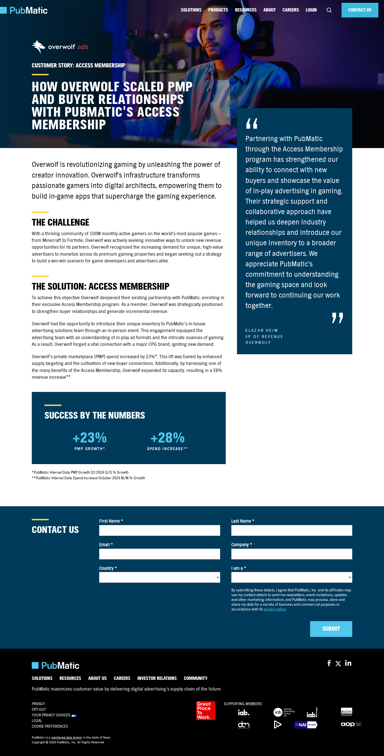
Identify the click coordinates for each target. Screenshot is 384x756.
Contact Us (360, 10)
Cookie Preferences (50, 726)
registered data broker (66, 737)
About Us (97, 678)
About (269, 10)
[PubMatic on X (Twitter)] (338, 663)
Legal (37, 721)
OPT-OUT (39, 709)
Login (311, 10)
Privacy (38, 704)
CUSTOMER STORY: (54, 65)
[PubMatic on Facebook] (329, 663)
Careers (291, 10)
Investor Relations (157, 678)
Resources (246, 10)
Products (218, 10)
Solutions (191, 10)
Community (195, 678)
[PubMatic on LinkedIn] (348, 663)
